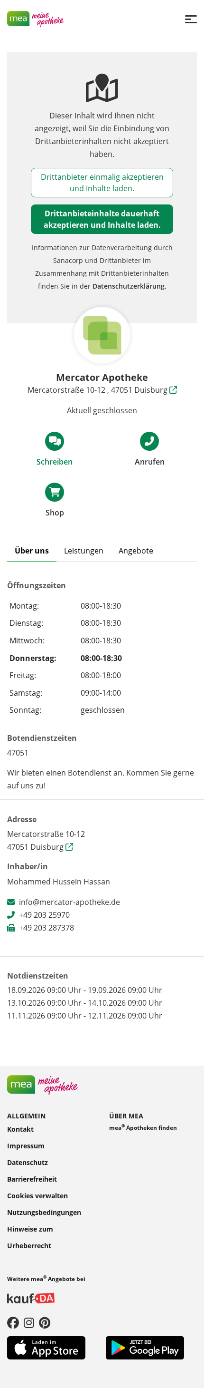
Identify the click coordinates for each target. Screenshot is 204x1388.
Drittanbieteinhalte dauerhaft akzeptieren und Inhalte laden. (102, 219)
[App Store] (46, 1347)
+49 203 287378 (46, 927)
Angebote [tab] (136, 550)
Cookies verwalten (37, 1195)
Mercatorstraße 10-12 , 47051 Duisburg (98, 390)
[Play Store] (145, 1347)
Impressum (26, 1145)
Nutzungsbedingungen (44, 1212)
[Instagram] (29, 1322)
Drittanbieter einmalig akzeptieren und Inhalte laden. (102, 183)
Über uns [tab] (32, 550)
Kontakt (20, 1129)
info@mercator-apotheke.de (69, 902)
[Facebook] (13, 1322)
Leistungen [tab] (83, 550)
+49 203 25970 (44, 915)
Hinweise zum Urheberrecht (30, 1237)
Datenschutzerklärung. (130, 286)
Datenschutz (27, 1162)
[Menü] (191, 19)
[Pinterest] (44, 1322)
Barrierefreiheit (32, 1179)
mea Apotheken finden (143, 1127)
